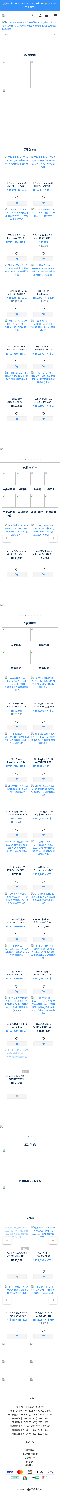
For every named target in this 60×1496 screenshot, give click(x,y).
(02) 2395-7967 (40, 1429)
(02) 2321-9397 (40, 1433)
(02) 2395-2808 (40, 1422)
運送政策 (30, 1449)
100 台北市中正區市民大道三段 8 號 (33, 1410)
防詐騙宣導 (30, 1457)
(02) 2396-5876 (40, 1418)
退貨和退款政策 (30, 1453)
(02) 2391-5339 (40, 1414)
